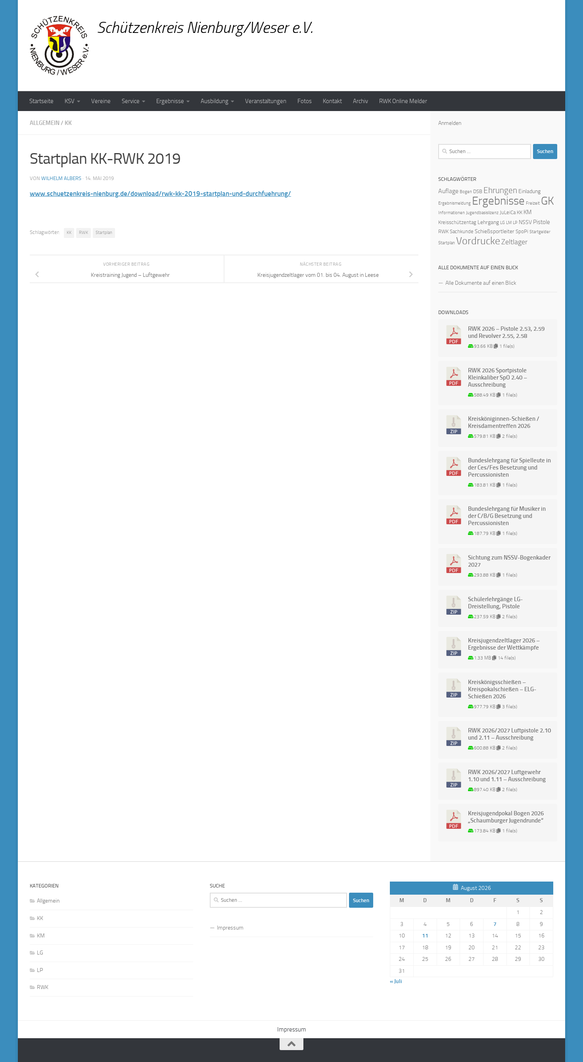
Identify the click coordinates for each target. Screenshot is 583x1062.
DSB (477, 191)
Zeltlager (514, 242)
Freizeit (533, 203)
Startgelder (539, 231)
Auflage (448, 191)
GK (547, 200)
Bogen (466, 191)
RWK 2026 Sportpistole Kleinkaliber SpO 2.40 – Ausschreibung (497, 377)
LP (515, 222)
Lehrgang (488, 222)
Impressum (230, 927)
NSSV (525, 222)
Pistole (541, 222)
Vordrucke (478, 241)
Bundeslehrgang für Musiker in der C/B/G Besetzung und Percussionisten (507, 516)
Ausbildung (214, 101)
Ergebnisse (170, 101)
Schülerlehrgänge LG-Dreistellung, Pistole (495, 603)
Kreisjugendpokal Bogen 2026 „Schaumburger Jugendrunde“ (506, 817)
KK (68, 123)
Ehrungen (500, 190)
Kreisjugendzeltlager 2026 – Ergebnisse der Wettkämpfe (504, 644)
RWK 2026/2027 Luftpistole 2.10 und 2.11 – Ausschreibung (509, 734)
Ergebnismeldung (454, 203)
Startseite (41, 101)
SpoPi (522, 231)
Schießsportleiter (494, 231)
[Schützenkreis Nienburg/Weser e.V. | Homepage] (59, 45)
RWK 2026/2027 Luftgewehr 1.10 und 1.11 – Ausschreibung (507, 776)
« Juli (396, 981)
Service (131, 101)
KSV (70, 101)
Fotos (304, 101)
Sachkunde (462, 231)
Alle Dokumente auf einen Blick (480, 283)
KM (528, 212)
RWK (83, 232)
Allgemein (44, 123)
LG (502, 222)
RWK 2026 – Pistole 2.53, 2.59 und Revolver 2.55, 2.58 (506, 332)
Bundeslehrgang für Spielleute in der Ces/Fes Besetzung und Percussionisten (509, 467)
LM (509, 222)
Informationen (451, 212)
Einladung (529, 191)
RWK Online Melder (403, 101)
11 (425, 935)
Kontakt (332, 101)
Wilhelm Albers (61, 178)
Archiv (360, 101)
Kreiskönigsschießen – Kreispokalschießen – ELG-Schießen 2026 (502, 689)
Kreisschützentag (457, 222)
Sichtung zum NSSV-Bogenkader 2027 (509, 561)
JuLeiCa (508, 212)
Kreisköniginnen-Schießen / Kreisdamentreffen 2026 (503, 422)
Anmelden (449, 123)
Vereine (101, 101)
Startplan (104, 232)
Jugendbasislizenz (482, 212)
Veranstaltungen (265, 101)
